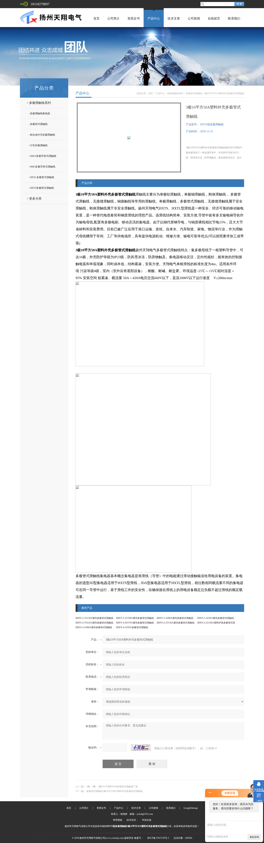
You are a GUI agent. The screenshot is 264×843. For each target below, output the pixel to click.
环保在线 (146, 820)
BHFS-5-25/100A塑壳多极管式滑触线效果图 (138, 618)
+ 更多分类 (34, 198)
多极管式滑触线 (194, 93)
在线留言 (214, 18)
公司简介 (113, 18)
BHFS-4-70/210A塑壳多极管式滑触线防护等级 (99, 622)
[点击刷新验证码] (140, 747)
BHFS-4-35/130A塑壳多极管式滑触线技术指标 (180, 622)
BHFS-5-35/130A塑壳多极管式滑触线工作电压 (99, 618)
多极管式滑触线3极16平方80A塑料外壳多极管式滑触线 (114, 791)
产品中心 (153, 18)
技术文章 (174, 18)
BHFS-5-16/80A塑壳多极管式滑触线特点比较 (180, 618)
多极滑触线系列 (175, 93)
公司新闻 (194, 18)
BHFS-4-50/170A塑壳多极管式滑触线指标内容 (139, 622)
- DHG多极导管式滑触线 (42, 166)
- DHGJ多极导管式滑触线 (42, 156)
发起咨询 (254, 837)
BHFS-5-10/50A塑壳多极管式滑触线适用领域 (220, 618)
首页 (96, 18)
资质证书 (133, 18)
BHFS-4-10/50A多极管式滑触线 (132, 627)
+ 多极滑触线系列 (39, 102)
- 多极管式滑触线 (38, 124)
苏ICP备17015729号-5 (158, 838)
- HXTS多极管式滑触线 (41, 187)
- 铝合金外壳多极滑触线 (42, 134)
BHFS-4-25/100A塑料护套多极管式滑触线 (218, 622)
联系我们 (234, 18)
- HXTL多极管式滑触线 (41, 177)
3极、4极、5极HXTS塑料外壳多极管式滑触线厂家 (112, 786)
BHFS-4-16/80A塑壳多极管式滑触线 (94, 627)
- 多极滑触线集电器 (39, 113)
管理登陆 (117, 820)
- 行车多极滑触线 (38, 145)
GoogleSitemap (191, 808)
